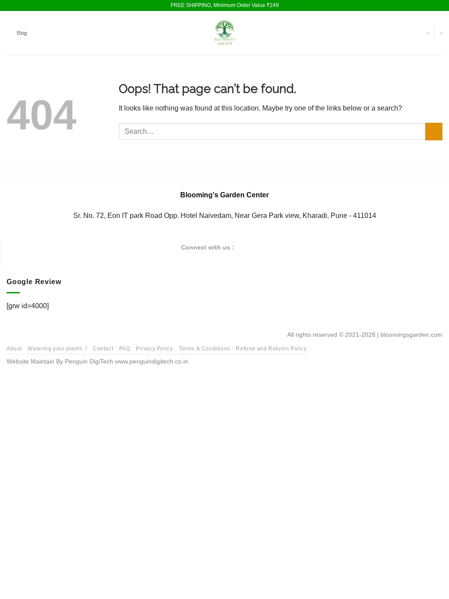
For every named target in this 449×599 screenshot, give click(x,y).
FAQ (124, 349)
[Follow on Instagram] (254, 247)
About (14, 349)
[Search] (9, 33)
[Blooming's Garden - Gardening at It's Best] (224, 33)
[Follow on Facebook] (243, 247)
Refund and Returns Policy (271, 349)
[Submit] (433, 131)
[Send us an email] (265, 247)
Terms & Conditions (204, 349)
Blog (22, 33)
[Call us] (276, 247)
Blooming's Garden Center (224, 195)
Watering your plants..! (57, 349)
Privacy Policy (154, 349)
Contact (103, 349)
